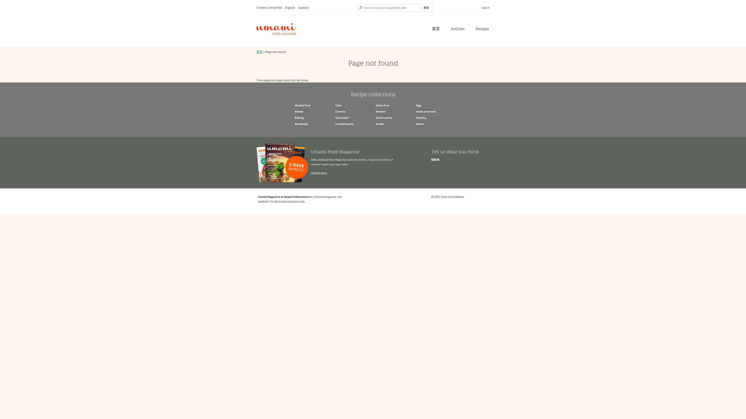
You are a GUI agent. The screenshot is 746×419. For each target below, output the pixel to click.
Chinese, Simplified (269, 8)
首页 (436, 29)
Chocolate (342, 117)
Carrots (340, 111)
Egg (418, 105)
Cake (338, 105)
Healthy (421, 117)
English (290, 8)
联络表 (435, 159)
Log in (485, 8)
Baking (299, 117)
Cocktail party (344, 124)
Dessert (381, 111)
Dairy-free (382, 105)
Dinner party (384, 117)
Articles (458, 29)
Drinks (380, 124)
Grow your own (426, 111)
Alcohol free (302, 105)
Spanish (303, 8)
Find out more (319, 173)
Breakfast (301, 124)
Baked (299, 111)
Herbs (420, 124)
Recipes (482, 29)
